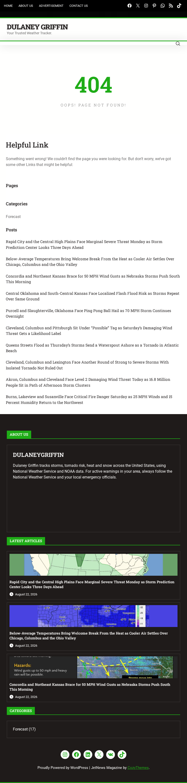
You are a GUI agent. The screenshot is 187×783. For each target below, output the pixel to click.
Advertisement (51, 6)
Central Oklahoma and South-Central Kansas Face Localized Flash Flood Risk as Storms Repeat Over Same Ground (92, 296)
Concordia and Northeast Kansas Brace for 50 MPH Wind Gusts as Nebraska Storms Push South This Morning (93, 279)
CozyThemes (138, 768)
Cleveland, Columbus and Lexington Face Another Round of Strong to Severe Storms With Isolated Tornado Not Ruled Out (87, 365)
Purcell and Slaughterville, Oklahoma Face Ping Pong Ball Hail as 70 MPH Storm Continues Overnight (88, 313)
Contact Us (78, 6)
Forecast (13, 216)
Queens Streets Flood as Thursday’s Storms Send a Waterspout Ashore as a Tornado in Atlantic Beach (92, 348)
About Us (26, 6)
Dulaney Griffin (37, 26)
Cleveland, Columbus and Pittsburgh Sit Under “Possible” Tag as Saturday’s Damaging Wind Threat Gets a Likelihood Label (89, 330)
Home (8, 6)
